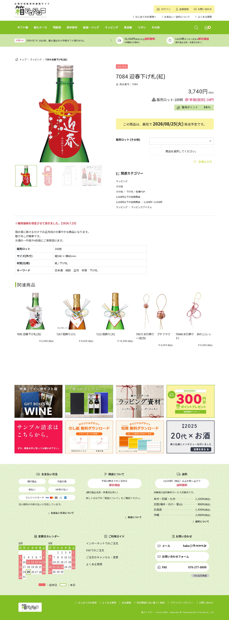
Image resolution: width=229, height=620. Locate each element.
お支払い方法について (62, 513)
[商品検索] (196, 27)
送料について (202, 521)
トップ (23, 59)
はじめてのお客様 (87, 602)
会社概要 (126, 602)
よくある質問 (109, 602)
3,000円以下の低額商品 (128, 196)
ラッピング (36, 59)
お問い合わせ (206, 602)
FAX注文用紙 (200, 575)
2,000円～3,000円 (153, 202)
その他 (119, 186)
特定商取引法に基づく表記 (151, 602)
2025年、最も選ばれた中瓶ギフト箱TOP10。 (62, 40)
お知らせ (20, 40)
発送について (135, 517)
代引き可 (122, 66)
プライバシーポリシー (182, 602)
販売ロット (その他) (128, 139)
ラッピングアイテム (141, 207)
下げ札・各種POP (135, 191)
